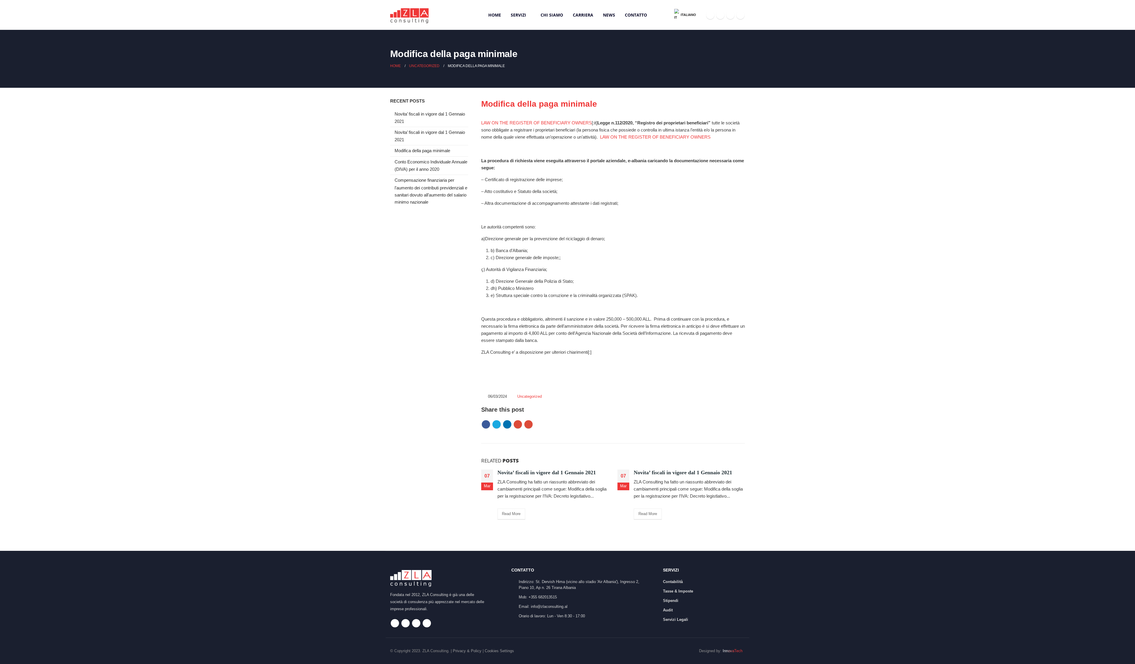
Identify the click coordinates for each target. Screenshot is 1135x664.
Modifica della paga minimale (422, 150)
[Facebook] (710, 15)
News (609, 15)
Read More (511, 514)
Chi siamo (552, 15)
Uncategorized (529, 396)
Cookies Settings (499, 651)
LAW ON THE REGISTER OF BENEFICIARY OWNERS (536, 123)
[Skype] (730, 15)
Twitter (496, 424)
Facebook (486, 424)
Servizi (518, 15)
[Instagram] (720, 15)
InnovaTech (732, 651)
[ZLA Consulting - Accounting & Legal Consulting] (409, 14)
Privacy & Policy (467, 651)
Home (494, 15)
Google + (518, 424)
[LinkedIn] (740, 15)
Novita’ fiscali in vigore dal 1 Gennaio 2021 (546, 472)
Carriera (583, 15)
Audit (668, 610)
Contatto (636, 15)
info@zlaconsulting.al (549, 606)
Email (528, 424)
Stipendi (670, 600)
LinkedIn (507, 424)
